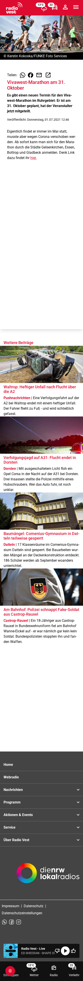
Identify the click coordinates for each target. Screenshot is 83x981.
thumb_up (73, 950)
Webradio (11, 777)
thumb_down (57, 950)
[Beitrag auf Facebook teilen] (30, 75)
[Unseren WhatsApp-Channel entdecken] (4, 922)
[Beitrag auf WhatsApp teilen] (22, 75)
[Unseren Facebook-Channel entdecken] (11, 922)
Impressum (10, 906)
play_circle (65, 951)
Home (8, 765)
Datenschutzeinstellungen (22, 913)
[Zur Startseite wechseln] (14, 8)
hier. (33, 158)
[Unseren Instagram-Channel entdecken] (18, 922)
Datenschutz (33, 906)
